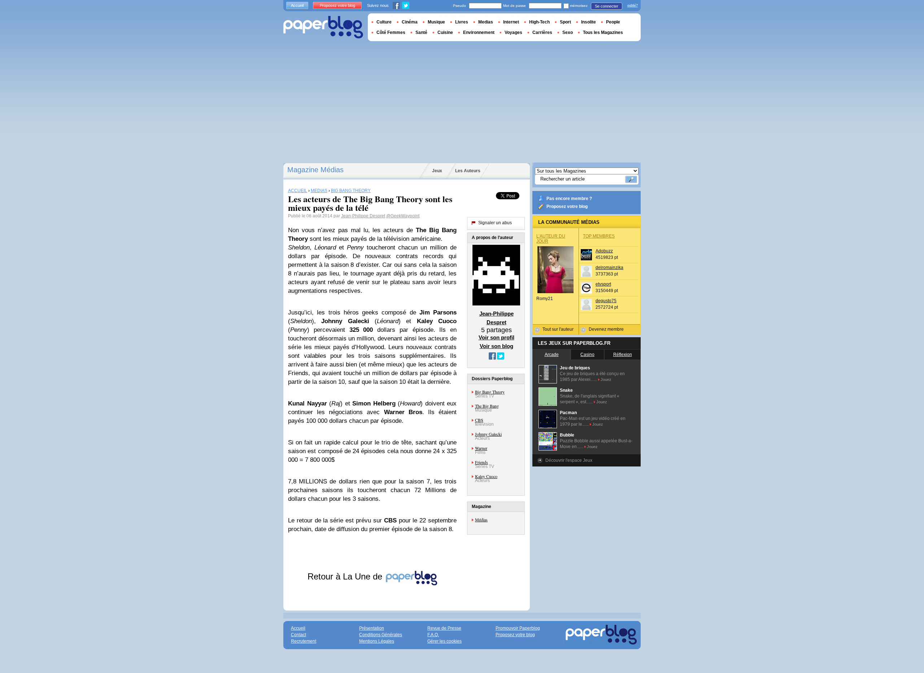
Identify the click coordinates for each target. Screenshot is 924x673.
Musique (436, 22)
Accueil (297, 5)
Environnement (478, 32)
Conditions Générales (380, 634)
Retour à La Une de (346, 576)
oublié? (632, 5)
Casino (587, 354)
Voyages (513, 32)
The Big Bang (487, 406)
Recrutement (303, 641)
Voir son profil (496, 337)
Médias (481, 519)
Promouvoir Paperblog (518, 628)
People (613, 22)
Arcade (552, 354)
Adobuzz (604, 250)
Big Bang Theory (490, 392)
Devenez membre (606, 329)
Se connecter (606, 6)
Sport (565, 22)
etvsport (603, 284)
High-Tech (539, 22)
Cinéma (410, 22)
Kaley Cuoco (486, 476)
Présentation (371, 628)
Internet (511, 22)
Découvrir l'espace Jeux (568, 460)
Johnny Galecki (488, 434)
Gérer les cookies (444, 641)
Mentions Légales (376, 641)
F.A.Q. (433, 634)
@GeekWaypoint (402, 215)
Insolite (588, 22)
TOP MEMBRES (599, 236)
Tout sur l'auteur (558, 329)
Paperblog (323, 27)
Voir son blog (496, 346)
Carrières (542, 32)
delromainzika (609, 267)
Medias (485, 22)
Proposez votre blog (567, 206)
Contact (298, 634)
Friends (481, 462)
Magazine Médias (315, 170)
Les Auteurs (467, 170)
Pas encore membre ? (569, 198)
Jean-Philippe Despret (363, 215)
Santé (421, 32)
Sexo (567, 32)
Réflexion (622, 354)
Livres (461, 22)
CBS (479, 420)
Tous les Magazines (603, 32)
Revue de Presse (444, 628)
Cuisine (445, 32)
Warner (481, 448)
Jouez (606, 379)
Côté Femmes (390, 32)
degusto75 (606, 300)
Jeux (437, 170)
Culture (384, 22)
